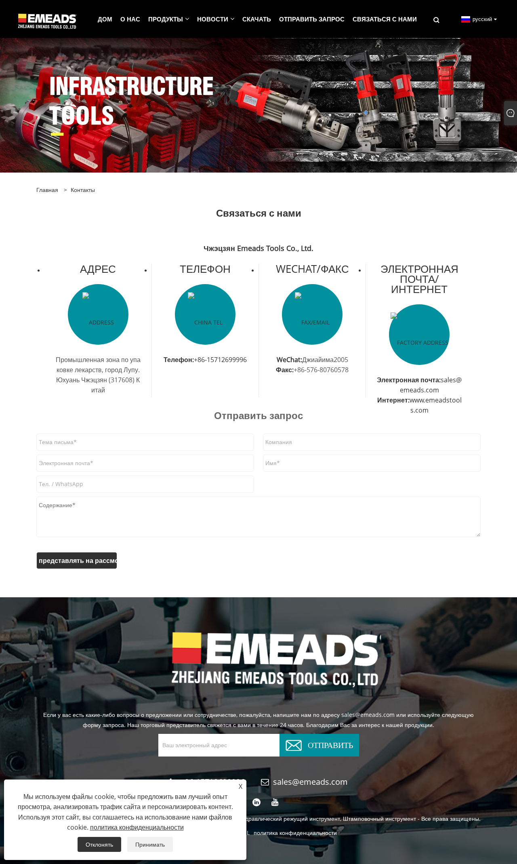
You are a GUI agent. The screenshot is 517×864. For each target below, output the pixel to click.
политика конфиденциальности (295, 833)
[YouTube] (275, 802)
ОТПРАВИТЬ (330, 744)
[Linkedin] (256, 802)
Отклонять (99, 844)
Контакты (83, 190)
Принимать (150, 844)
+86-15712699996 (220, 359)
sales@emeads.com (310, 781)
